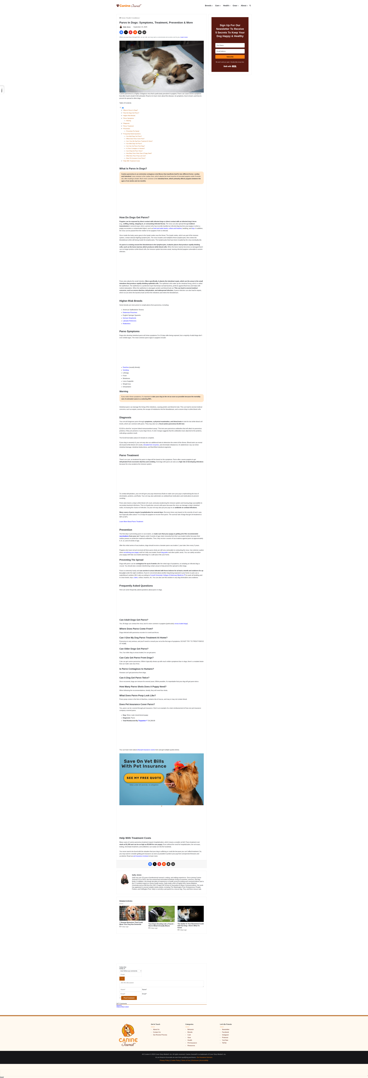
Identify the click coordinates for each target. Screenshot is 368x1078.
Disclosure (195, 1060)
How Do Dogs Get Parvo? (131, 113)
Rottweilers (126, 323)
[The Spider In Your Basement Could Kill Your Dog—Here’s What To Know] (191, 914)
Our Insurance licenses (204, 1057)
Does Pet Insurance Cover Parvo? (135, 158)
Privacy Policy (164, 1060)
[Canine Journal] (128, 5)
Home (123, 18)
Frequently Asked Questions (132, 134)
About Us (156, 1029)
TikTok (224, 1043)
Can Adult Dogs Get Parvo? (134, 136)
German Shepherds (129, 318)
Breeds (208, 6)
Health (226, 6)
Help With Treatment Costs (132, 161)
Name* (144, 989)
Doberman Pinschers (130, 312)
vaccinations (124, 536)
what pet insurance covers (146, 750)
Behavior (191, 1029)
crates (135, 577)
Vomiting (126, 370)
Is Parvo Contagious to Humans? (135, 148)
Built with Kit (230, 66)
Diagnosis (126, 123)
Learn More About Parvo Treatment (131, 521)
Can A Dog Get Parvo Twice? (134, 151)
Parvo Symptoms (129, 118)
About (243, 6)
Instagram (225, 1035)
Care (217, 6)
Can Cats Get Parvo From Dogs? (135, 146)
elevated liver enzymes (151, 445)
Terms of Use (185, 1060)
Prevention (127, 128)
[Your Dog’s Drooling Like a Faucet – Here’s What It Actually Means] (161, 914)
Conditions (135, 18)
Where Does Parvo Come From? (135, 138)
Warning (128, 120)
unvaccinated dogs (180, 623)
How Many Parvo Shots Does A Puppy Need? (139, 153)
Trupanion (142, 720)
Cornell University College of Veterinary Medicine (167, 575)
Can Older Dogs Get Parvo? (134, 143)
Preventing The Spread (132, 131)
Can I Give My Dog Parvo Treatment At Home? (139, 141)
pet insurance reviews (140, 856)
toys (193, 228)
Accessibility (204, 1060)
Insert (2, 1077)
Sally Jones (127, 27)
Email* (144, 994)
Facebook (225, 1032)
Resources (191, 1045)
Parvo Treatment (129, 126)
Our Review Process (160, 1035)
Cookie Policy (175, 1060)
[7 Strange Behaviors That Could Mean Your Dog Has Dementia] (132, 913)
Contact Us (157, 1032)
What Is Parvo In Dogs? (131, 110)
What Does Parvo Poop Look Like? (136, 156)
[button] (250, 5)
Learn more (184, 37)
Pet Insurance (192, 1043)
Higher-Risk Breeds (129, 115)
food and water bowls (160, 228)
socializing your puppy (131, 552)
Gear (235, 6)
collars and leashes (175, 228)
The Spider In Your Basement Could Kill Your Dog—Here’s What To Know (191, 925)
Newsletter (225, 1029)
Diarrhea (126, 367)
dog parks (164, 552)
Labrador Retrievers (129, 321)
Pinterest (225, 1037)
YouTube (225, 1040)
